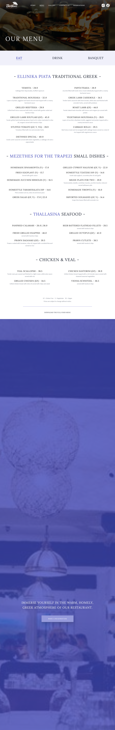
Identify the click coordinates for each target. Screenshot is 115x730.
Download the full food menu (57, 312)
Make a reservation (57, 619)
